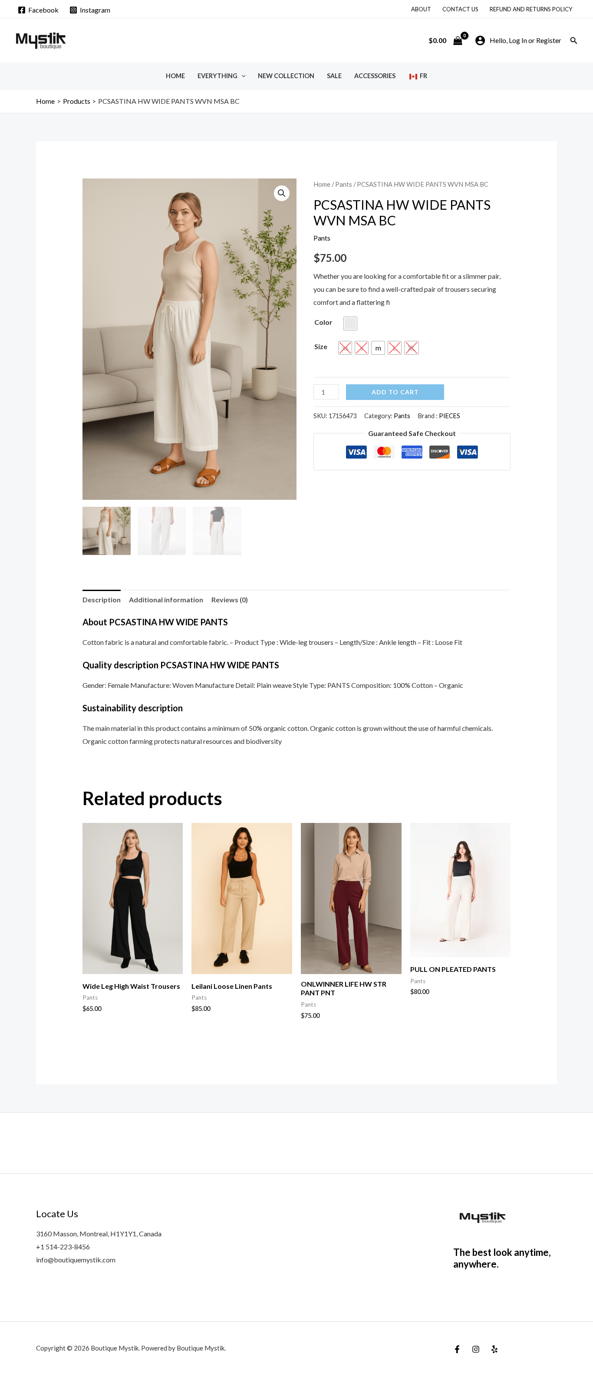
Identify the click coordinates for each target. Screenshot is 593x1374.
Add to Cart (395, 392)
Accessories (374, 75)
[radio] (350, 323)
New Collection (286, 75)
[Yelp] (494, 1349)
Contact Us (460, 9)
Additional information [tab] (166, 599)
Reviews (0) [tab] (229, 599)
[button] (574, 40)
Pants (343, 184)
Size (320, 346)
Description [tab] (101, 599)
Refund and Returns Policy (531, 9)
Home (175, 75)
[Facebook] (457, 1349)
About (421, 9)
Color (323, 322)
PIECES (449, 415)
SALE (334, 75)
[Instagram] (476, 1349)
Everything (217, 75)
